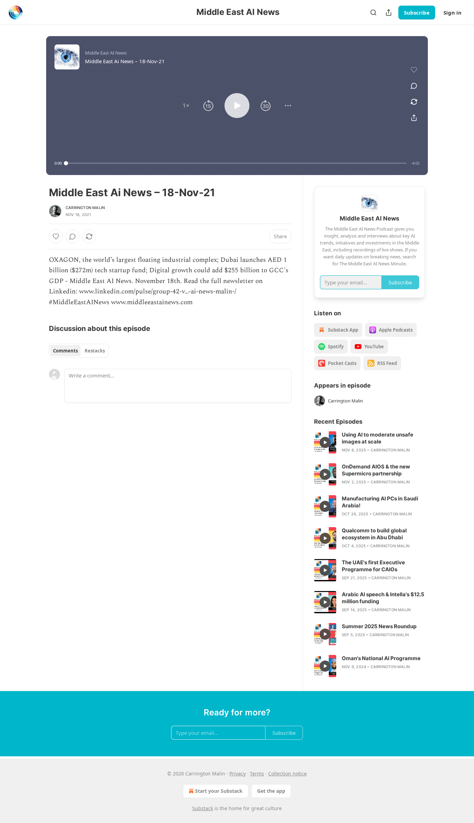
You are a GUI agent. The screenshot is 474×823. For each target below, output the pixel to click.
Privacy (237, 773)
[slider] (236, 163)
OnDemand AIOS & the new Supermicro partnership (376, 470)
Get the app (271, 791)
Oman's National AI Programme (381, 658)
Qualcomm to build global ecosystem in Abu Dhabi (374, 534)
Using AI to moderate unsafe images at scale (377, 438)
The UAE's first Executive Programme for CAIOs (373, 566)
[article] (369, 442)
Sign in (452, 12)
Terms (257, 773)
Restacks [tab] (95, 351)
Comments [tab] (65, 351)
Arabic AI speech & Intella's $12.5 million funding (383, 598)
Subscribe (417, 12)
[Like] (56, 236)
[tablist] (79, 351)
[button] (186, 105)
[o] (325, 442)
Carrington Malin (85, 207)
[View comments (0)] (414, 86)
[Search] (373, 12)
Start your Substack (219, 791)
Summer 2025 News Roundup (379, 626)
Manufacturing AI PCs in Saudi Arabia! (380, 502)
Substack (202, 808)
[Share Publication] (389, 12)
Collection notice (287, 773)
